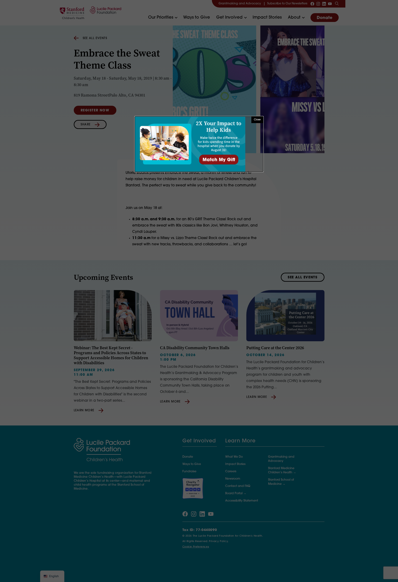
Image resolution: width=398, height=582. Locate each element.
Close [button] (257, 119)
